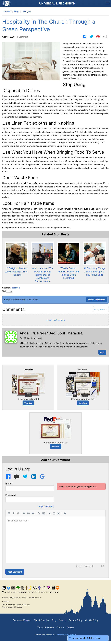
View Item (28, 403)
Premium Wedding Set (82, 399)
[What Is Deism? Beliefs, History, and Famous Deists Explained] (68, 253)
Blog (54, 620)
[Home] (7, 3)
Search (62, 620)
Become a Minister (22, 620)
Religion (16, 287)
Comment (22, 36)
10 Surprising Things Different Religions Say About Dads (94, 271)
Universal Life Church (57, 3)
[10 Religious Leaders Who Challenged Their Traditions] (16, 253)
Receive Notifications (96, 299)
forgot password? (46, 506)
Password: (10, 495)
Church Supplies (41, 620)
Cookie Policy (91, 620)
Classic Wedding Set (28, 399)
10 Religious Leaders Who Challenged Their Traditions (16, 271)
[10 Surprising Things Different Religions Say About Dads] (94, 253)
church (9, 291)
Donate (70, 627)
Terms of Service (45, 627)
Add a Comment (57, 320)
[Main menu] (107, 3)
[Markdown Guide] (65, 513)
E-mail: (9, 483)
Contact (60, 627)
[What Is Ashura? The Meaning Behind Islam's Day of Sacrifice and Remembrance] (42, 253)
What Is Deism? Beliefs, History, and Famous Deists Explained (68, 273)
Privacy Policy (75, 620)
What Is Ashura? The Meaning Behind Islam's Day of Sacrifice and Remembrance (42, 275)
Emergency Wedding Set (55, 442)
